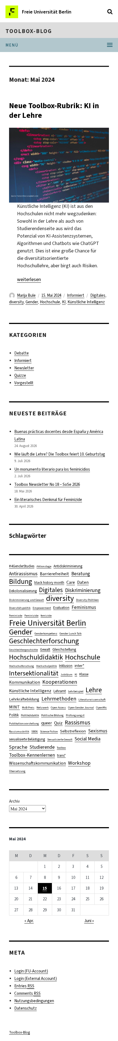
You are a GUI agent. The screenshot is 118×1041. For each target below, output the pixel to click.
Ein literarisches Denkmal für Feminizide (48, 499)
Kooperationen (59, 681)
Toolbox (61, 748)
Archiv (14, 801)
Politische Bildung (52, 715)
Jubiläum (66, 674)
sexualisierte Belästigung (27, 739)
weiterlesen (29, 279)
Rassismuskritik (19, 731)
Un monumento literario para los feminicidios (52, 469)
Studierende (42, 747)
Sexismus (97, 731)
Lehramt (60, 691)
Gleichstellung (64, 649)
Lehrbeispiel (75, 691)
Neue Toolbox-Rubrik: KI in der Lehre (54, 110)
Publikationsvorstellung (24, 723)
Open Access (58, 707)
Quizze (20, 375)
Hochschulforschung (21, 666)
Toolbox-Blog (28, 31)
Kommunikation (24, 682)
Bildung (20, 581)
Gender (32, 302)
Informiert (75, 295)
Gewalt (45, 649)
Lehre (94, 690)
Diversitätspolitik (19, 608)
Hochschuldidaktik (36, 657)
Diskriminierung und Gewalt (26, 600)
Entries (24, 986)
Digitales (97, 295)
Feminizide (31, 615)
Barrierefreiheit (54, 574)
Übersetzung (17, 771)
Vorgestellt (23, 383)
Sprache (18, 746)
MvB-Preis (28, 707)
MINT (14, 707)
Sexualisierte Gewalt (59, 739)
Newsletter (24, 368)
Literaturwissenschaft (92, 699)
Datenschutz (25, 1008)
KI (64, 302)
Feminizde (15, 615)
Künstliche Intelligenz (86, 302)
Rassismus (77, 722)
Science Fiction (49, 731)
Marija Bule (26, 295)
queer (46, 723)
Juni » (89, 920)
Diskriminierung (82, 590)
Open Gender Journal (81, 707)
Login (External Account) (35, 978)
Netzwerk (42, 707)
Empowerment (42, 608)
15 (45, 888)
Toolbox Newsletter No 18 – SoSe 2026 (47, 484)
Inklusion (65, 665)
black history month (49, 582)
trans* (61, 755)
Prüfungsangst (75, 715)
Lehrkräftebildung (24, 699)
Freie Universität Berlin (47, 623)
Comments (27, 993)
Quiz (58, 723)
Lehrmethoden (58, 698)
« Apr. (29, 920)
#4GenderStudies (21, 566)
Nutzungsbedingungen (34, 1001)
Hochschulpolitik (46, 666)
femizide (46, 615)
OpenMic (101, 707)
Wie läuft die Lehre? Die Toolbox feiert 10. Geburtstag (59, 454)
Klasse (83, 674)
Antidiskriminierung (68, 566)
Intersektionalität (33, 673)
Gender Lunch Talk (71, 633)
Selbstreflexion (73, 731)
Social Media (87, 738)
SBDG (34, 731)
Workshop (79, 762)
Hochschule (50, 302)
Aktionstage (43, 566)
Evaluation (61, 607)
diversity (16, 302)
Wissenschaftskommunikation (37, 763)
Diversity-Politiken (87, 600)
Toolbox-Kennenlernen (32, 755)
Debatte (21, 353)
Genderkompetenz (46, 633)
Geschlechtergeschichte (23, 650)
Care (70, 582)
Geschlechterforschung (44, 641)
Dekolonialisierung (23, 590)
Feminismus (84, 607)
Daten (83, 582)
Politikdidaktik (30, 715)
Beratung (80, 574)
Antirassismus (23, 573)
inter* (79, 665)
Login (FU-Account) (31, 971)
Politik (14, 715)
